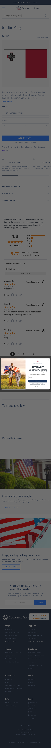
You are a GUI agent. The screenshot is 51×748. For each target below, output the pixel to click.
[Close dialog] (48, 360)
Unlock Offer (37, 381)
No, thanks (37, 386)
